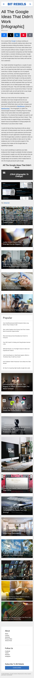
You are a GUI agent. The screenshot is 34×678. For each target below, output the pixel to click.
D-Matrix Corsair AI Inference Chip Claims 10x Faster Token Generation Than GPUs (16, 488)
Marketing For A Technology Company (17, 310)
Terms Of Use (8, 640)
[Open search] (31, 3)
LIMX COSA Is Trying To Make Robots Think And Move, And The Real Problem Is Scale (16, 430)
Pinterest (7, 654)
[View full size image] (17, 191)
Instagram (7, 656)
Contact (7, 635)
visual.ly (6, 203)
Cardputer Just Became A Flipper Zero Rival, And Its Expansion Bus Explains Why (17, 618)
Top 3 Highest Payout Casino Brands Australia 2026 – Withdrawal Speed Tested (16, 597)
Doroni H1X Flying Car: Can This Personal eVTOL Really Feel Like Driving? (15, 510)
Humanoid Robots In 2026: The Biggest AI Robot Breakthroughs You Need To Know (16, 386)
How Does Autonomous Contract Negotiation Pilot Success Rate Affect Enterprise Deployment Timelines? (17, 264)
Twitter (7, 653)
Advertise (7, 637)
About (6, 633)
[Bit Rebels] (16, 5)
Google (13, 41)
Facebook (7, 651)
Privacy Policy (8, 639)
